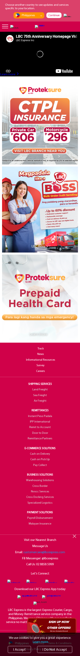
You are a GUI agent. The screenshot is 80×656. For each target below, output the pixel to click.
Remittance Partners (40, 438)
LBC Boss (39, 246)
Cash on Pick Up (40, 459)
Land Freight (40, 389)
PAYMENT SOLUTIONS (40, 512)
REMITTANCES (40, 410)
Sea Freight (40, 395)
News (40, 354)
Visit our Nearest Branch (40, 540)
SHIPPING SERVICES (40, 384)
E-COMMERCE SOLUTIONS (40, 448)
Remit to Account (40, 427)
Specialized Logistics (40, 502)
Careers (40, 371)
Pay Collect (40, 465)
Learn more (8, 74)
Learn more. (41, 642)
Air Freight (40, 400)
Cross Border (40, 486)
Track (41, 348)
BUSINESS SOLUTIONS (40, 474)
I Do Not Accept (54, 649)
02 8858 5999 (45, 564)
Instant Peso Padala (40, 416)
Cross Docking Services (40, 497)
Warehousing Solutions (40, 480)
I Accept (19, 649)
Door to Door (40, 433)
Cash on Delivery (40, 453)
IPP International (40, 421)
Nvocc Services (40, 491)
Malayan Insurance (40, 523)
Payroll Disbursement (40, 518)
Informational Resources (40, 359)
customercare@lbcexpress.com (44, 552)
